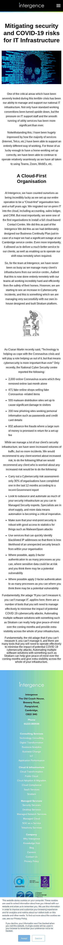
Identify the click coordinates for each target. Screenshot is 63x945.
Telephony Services (31, 827)
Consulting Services (31, 733)
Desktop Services (31, 809)
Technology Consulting (31, 738)
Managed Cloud (31, 818)
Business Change (31, 751)
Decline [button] (38, 938)
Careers (31, 852)
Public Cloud (31, 776)
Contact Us (31, 856)
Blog (31, 847)
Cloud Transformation (31, 771)
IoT (31, 756)
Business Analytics (31, 747)
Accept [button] (24, 938)
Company (31, 834)
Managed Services (31, 801)
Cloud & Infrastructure (31, 767)
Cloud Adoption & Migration (31, 780)
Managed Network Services (31, 814)
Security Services (31, 805)
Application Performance (31, 760)
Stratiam (31, 794)
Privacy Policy (31, 861)
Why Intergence (31, 838)
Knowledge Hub (31, 843)
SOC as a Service (31, 823)
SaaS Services (31, 789)
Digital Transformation (31, 742)
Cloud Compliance (31, 785)
